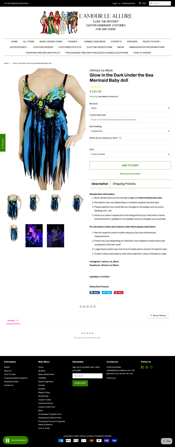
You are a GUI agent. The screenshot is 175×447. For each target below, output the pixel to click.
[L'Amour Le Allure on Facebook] (142, 368)
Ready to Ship (151, 41)
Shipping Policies (124, 183)
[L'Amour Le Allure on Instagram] (151, 368)
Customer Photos (70, 47)
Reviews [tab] (11, 320)
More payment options (130, 173)
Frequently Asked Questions (16, 378)
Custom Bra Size (98, 115)
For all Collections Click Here (16, 3)
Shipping (93, 96)
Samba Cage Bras (95, 41)
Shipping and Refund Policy (43, 53)
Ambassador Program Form (146, 47)
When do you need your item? (104, 138)
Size (92, 149)
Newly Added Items (51, 41)
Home (14, 41)
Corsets (116, 41)
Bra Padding (96, 126)
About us (8, 371)
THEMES (73, 41)
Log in (115, 3)
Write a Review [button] (159, 315)
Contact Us (8, 385)
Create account (128, 3)
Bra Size (94, 103)
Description (100, 183)
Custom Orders (43, 47)
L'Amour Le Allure (86, 436)
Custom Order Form (99, 47)
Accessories (18, 47)
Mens (120, 47)
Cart (144, 3)
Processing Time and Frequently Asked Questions (96, 53)
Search (7, 367)
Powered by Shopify (103, 436)
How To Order (142, 53)
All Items (28, 41)
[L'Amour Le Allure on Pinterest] (146, 368)
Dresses (132, 41)
